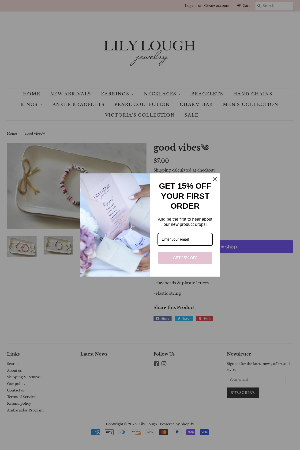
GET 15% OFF (185, 258)
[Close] (214, 179)
